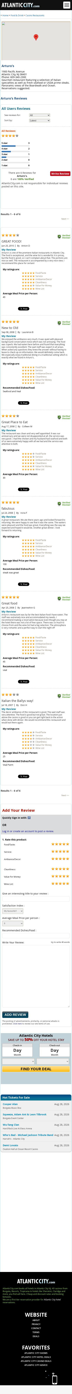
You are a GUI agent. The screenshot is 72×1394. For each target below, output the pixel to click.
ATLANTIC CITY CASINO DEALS (36, 1361)
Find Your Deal (36, 1069)
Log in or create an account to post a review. (28, 831)
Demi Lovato (10, 1145)
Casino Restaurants (35, 15)
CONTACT (36, 1328)
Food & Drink (17, 15)
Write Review (60, 173)
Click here (17, 1023)
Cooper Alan (10, 1104)
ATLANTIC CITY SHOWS (36, 1353)
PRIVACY (36, 1324)
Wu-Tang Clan (11, 1124)
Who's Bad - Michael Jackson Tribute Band (28, 1135)
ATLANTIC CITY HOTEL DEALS (36, 1357)
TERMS (36, 1332)
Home (5, 15)
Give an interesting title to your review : (25, 893)
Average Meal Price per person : (21, 918)
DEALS (36, 1336)
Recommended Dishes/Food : (19, 930)
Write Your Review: (36, 942)
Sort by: (8, 120)
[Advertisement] (23, 1211)
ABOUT (36, 1320)
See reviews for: (12, 115)
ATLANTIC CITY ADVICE (36, 1365)
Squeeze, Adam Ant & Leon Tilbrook (24, 1114)
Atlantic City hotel (52, 1299)
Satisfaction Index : (13, 905)
